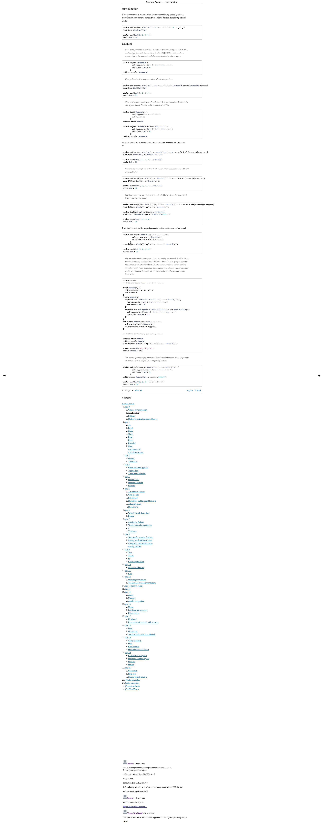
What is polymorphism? (137, 409)
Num (130, 446)
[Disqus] (162, 725)
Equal (130, 428)
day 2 (127, 455)
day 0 (127, 406)
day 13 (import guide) (134, 585)
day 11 (128, 570)
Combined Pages (132, 689)
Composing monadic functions (140, 543)
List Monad (132, 497)
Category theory (134, 640)
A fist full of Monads (136, 491)
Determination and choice (138, 649)
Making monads (134, 546)
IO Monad (132, 619)
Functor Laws (133, 479)
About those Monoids (137, 473)
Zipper (131, 555)
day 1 (127, 422)
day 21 (128, 667)
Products (131, 661)
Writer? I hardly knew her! (138, 513)
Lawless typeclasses (136, 561)
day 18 (128, 625)
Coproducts (132, 670)
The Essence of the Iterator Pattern (142, 582)
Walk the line (133, 494)
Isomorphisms (133, 646)
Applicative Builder (136, 522)
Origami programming (137, 579)
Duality (131, 664)
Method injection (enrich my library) (142, 418)
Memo (130, 607)
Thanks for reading (132, 679)
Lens (130, 573)
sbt (129, 425)
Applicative (132, 461)
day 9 (127, 549)
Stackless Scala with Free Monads (141, 634)
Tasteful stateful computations (140, 525)
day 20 (128, 652)
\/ (128, 528)
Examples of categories (137, 655)
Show (130, 434)
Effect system (133, 613)
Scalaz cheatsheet (132, 682)
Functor (131, 458)
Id (129, 558)
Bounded (132, 443)
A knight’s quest (134, 503)
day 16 (128, 604)
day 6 (127, 510)
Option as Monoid (135, 482)
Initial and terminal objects (138, 658)
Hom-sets (132, 673)
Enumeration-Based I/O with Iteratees (143, 622)
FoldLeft (138, 390)
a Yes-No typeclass (135, 452)
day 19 (128, 637)
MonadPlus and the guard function (142, 500)
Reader (131, 516)
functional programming (137, 610)
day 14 (128, 588)
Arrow (130, 594)
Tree (130, 552)
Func (130, 628)
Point (130, 643)
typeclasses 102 (134, 449)
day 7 (127, 519)
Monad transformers (136, 567)
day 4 (127, 476)
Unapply (131, 598)
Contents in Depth (132, 686)
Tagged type (133, 470)
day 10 (128, 564)
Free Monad (133, 631)
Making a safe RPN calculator (140, 540)
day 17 (128, 616)
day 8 (127, 534)
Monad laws (133, 506)
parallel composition (136, 601)
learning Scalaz (128, 403)
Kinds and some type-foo (138, 467)
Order (130, 431)
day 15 (128, 591)
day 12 (128, 576)
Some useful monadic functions (140, 537)
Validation (132, 531)
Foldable (131, 485)
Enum (130, 440)
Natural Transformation (137, 676)
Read (130, 437)
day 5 (127, 488)
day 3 (127, 464)
